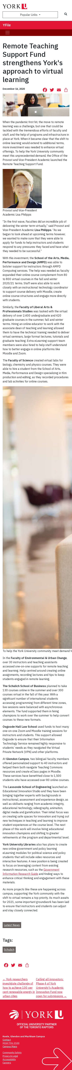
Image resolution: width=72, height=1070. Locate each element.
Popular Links (29, 14)
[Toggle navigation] (7, 32)
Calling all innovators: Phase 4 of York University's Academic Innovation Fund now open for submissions (51, 987)
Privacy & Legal (10, 1056)
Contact (7, 1039)
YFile (7, 25)
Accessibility (9, 1059)
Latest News (12, 925)
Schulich (9, 950)
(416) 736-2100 (11, 1043)
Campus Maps (10, 1046)
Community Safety (12, 1052)
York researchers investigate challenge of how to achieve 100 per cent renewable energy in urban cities (19, 987)
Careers (7, 1062)
